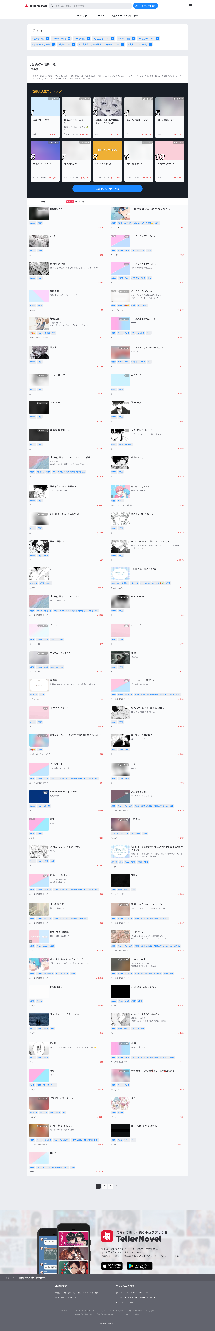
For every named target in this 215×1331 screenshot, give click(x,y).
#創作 (64, 44)
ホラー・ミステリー (147, 1298)
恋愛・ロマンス (122, 1293)
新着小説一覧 (60, 1293)
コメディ (131, 1303)
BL (117, 1303)
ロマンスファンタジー (139, 1293)
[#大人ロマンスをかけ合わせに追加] (151, 44)
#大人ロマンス (137, 44)
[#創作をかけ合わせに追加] (74, 44)
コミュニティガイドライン (97, 1311)
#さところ (102, 38)
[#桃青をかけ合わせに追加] (48, 38)
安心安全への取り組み (116, 1311)
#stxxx (59, 38)
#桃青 (38, 38)
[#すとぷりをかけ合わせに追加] (158, 38)
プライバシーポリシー (124, 1314)
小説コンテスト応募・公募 (88, 1293)
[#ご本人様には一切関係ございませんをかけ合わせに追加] (123, 44)
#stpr (124, 38)
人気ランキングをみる (107, 188)
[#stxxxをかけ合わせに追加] (70, 38)
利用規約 (64, 1311)
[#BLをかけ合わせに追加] (89, 38)
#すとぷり (146, 38)
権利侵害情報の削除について (84, 1314)
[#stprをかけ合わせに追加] (134, 38)
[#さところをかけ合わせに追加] (113, 38)
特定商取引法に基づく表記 (134, 1311)
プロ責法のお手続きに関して (105, 1314)
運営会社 (137, 1314)
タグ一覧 (71, 1293)
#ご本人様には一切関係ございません (99, 44)
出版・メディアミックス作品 (66, 1298)
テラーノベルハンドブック (77, 1311)
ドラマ (122, 1303)
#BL (80, 38)
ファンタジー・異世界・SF (126, 1298)
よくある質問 (150, 1311)
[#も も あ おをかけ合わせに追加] (54, 44)
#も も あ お (41, 44)
